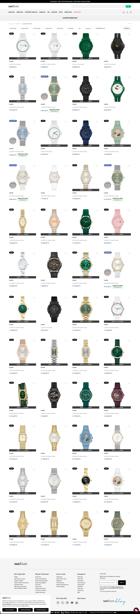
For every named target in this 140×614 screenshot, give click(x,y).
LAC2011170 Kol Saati (78, 64)
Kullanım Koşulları (18, 580)
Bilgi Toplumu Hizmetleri (20, 586)
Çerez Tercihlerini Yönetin (20, 588)
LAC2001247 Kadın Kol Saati (79, 240)
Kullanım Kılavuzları (40, 592)
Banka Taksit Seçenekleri (41, 580)
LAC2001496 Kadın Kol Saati (16, 196)
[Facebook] (57, 602)
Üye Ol (122, 582)
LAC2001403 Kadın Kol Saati (79, 327)
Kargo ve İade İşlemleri (41, 578)
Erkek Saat (80, 577)
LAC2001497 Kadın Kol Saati (16, 151)
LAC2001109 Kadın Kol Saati (48, 283)
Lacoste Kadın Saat (27, 23)
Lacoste (11, 61)
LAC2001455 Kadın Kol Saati (16, 413)
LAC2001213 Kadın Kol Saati (111, 240)
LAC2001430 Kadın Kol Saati (111, 499)
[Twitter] (62, 602)
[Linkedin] (76, 602)
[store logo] (13, 6)
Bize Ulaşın (81, 598)
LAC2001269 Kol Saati (109, 107)
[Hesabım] (123, 12)
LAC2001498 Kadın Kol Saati (111, 196)
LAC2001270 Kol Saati (109, 64)
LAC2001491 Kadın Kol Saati (48, 107)
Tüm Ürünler (80, 580)
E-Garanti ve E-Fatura (40, 590)
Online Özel (80, 588)
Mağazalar (59, 580)
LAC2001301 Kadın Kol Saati (16, 499)
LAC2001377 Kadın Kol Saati (16, 327)
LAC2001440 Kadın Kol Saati (16, 107)
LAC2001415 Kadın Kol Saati (79, 283)
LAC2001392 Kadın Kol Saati (48, 196)
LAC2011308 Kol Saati (46, 151)
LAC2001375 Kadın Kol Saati (79, 499)
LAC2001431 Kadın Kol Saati (79, 456)
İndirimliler (80, 586)
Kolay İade (38, 584)
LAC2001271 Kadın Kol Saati (79, 151)
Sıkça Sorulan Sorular (19, 578)
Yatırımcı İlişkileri (60, 586)
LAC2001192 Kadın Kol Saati (48, 413)
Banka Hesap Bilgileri (40, 582)
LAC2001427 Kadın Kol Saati (111, 542)
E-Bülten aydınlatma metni (117, 586)
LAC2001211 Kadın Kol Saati (48, 64)
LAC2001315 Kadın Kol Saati (48, 542)
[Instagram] (67, 602)
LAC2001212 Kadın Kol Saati (79, 107)
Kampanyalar (80, 584)
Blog (78, 592)
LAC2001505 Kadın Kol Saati (16, 456)
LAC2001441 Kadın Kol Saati (79, 370)
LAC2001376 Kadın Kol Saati (16, 283)
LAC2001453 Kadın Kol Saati (16, 240)
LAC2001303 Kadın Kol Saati (16, 542)
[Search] (128, 6)
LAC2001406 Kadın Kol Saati (48, 370)
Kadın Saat (18, 23)
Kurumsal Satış (60, 582)
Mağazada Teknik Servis (62, 584)
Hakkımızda (59, 577)
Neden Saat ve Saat (61, 578)
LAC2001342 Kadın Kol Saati (48, 499)
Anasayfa (10, 23)
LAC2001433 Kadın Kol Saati (111, 151)
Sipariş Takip (38, 586)
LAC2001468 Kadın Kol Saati (111, 413)
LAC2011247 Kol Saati (46, 327)
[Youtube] (72, 602)
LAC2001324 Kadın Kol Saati (48, 456)
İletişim (16, 577)
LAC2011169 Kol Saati (14, 64)
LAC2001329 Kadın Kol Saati (79, 413)
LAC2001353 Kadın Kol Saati (111, 327)
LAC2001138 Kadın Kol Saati (111, 370)
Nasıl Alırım (38, 577)
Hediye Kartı (80, 590)
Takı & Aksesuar (81, 582)
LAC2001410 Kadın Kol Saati (79, 542)
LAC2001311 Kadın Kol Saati (48, 240)
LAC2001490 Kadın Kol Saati (111, 283)
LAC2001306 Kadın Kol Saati (16, 370)
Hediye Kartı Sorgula (40, 588)
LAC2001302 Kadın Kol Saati (79, 196)
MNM (114, 612)
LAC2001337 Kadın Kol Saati (111, 456)
